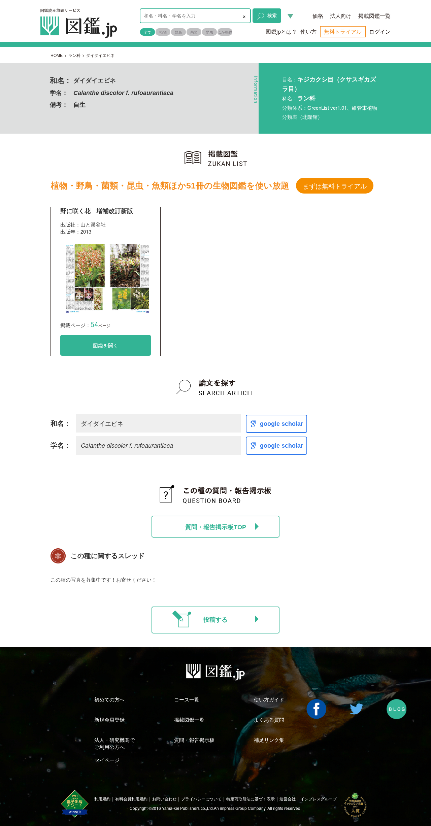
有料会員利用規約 (131, 798)
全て (147, 32)
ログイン (380, 31)
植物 (163, 32)
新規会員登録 (109, 719)
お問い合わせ (164, 798)
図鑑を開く (105, 345)
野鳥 (178, 32)
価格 (317, 16)
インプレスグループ (318, 798)
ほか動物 (225, 32)
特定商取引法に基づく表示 (250, 798)
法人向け (341, 16)
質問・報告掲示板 (194, 739)
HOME (57, 55)
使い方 (308, 31)
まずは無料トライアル (335, 185)
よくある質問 (269, 719)
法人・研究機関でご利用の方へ (114, 743)
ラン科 (74, 55)
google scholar (281, 423)
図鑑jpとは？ (281, 31)
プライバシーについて (201, 798)
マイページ (107, 759)
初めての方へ (109, 699)
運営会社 (287, 798)
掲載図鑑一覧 (374, 16)
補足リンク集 (269, 739)
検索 (272, 15)
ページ (100, 325)
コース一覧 (186, 699)
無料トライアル (343, 31)
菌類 (194, 32)
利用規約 (102, 798)
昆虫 (209, 32)
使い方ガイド (269, 699)
